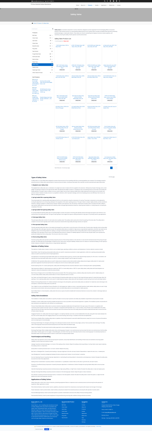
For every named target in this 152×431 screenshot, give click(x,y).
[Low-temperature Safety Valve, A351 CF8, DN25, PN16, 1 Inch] (109, 145)
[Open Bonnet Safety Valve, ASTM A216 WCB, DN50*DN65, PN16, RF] (78, 84)
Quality (96, 5)
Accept (46, 429)
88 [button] (50, 56)
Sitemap (83, 422)
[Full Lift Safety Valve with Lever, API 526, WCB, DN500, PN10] (109, 115)
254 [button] (50, 35)
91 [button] (50, 72)
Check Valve (35, 38)
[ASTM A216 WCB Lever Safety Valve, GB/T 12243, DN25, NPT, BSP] (93, 54)
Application (103, 5)
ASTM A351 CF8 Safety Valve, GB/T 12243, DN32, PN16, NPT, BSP (78, 66)
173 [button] (50, 38)
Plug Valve (34, 48)
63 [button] (50, 48)
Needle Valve (35, 67)
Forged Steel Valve (36, 54)
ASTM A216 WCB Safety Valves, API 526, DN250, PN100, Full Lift (62, 158)
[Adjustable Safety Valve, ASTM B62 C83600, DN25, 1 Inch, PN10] (93, 145)
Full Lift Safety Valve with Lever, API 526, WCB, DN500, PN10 (110, 128)
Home (77, 5)
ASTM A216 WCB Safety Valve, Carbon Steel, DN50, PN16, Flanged (110, 97)
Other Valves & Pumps (37, 72)
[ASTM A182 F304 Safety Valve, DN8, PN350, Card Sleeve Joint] (78, 145)
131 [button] (50, 46)
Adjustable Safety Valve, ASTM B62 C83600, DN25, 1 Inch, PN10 (94, 158)
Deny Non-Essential (39, 429)
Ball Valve (34, 35)
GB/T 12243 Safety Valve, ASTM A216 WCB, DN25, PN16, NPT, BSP (62, 97)
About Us (83, 5)
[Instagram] (119, 1)
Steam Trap (35, 62)
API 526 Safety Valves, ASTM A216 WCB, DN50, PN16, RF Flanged (62, 128)
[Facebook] (110, 1)
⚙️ (51, 429)
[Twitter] (107, 1)
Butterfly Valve (35, 46)
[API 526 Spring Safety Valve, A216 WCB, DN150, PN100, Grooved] (93, 115)
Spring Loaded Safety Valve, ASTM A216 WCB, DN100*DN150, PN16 (78, 128)
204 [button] (50, 54)
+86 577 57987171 (50, 1)
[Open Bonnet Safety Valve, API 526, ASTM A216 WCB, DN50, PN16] (93, 84)
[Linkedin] (116, 1)
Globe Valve (35, 43)
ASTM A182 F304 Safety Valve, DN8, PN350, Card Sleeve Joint (78, 158)
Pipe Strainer (35, 51)
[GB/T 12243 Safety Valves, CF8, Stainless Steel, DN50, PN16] (62, 54)
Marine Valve (35, 59)
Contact (119, 5)
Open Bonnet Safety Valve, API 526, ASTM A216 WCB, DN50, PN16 (94, 97)
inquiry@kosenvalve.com (38, 1)
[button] (86, 5)
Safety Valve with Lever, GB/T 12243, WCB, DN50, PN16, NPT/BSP (109, 66)
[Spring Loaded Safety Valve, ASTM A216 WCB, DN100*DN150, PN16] (78, 115)
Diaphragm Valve (36, 70)
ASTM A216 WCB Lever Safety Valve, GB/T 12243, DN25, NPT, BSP (93, 66)
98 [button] (50, 40)
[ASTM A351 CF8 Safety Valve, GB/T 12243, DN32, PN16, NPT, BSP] (78, 54)
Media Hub (111, 5)
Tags (83, 417)
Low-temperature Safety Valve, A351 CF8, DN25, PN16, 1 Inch (109, 158)
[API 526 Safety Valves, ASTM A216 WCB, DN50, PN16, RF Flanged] (62, 115)
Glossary (84, 419)
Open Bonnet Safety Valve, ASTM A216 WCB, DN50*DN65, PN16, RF (78, 97)
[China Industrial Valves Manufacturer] (41, 5)
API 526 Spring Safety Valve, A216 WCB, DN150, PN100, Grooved (94, 128)
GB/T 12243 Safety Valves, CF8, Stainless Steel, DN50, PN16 (62, 66)
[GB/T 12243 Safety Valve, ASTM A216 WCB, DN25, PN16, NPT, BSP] (62, 84)
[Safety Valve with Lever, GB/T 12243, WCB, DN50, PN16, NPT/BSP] (109, 54)
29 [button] (50, 59)
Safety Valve (46, 23)
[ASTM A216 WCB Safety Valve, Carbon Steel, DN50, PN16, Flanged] (109, 84)
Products (90, 5)
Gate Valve (34, 40)
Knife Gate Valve (36, 56)
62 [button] (50, 43)
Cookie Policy (98, 426)
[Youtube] (113, 1)
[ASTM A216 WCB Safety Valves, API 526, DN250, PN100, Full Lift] (62, 145)
